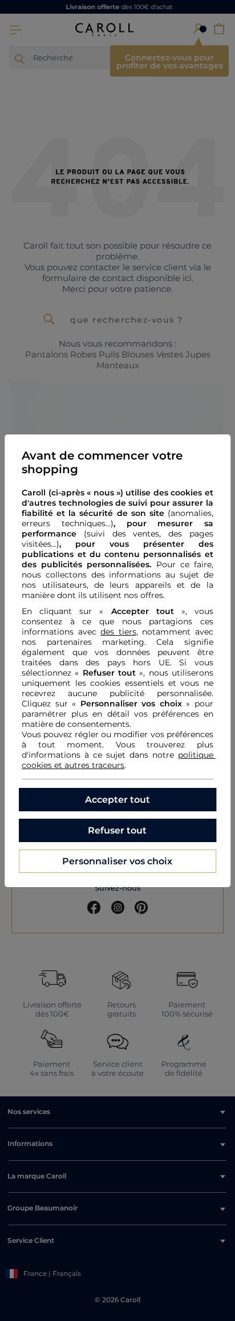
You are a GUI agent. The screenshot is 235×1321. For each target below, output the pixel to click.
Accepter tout (117, 799)
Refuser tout (117, 830)
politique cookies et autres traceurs (119, 760)
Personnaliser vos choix (117, 861)
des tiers (118, 632)
